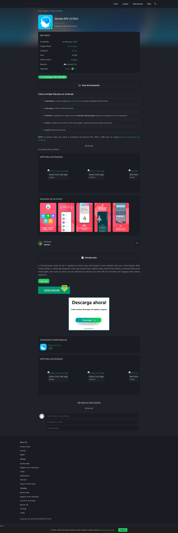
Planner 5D (24, 505)
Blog (149, 4)
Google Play (75, 101)
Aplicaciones (138, 4)
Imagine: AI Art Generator (29, 468)
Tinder (22, 472)
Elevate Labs (59, 23)
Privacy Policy (25, 447)
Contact (23, 451)
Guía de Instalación (89, 85)
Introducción (89, 257)
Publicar (132, 434)
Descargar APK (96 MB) (52, 77)
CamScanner (24, 476)
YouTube (23, 480)
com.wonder (72, 46)
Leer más (43, 281)
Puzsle (74, 51)
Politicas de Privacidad (106, 530)
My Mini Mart (25, 464)
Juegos (125, 4)
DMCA (22, 455)
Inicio (116, 4)
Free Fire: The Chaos (28, 501)
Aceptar (122, 530)
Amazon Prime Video (28, 484)
